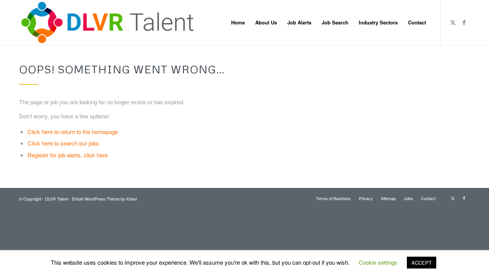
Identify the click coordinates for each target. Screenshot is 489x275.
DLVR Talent (56, 199)
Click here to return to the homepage (73, 132)
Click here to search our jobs (63, 143)
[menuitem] (238, 22)
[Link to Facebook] (464, 22)
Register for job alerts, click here (68, 155)
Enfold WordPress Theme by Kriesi (104, 199)
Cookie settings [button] (378, 262)
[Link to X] (452, 22)
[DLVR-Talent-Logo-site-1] (110, 22)
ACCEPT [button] (421, 262)
